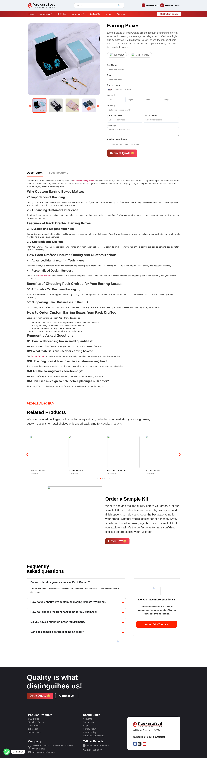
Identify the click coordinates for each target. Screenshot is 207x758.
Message (111, 126)
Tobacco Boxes (37, 470)
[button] (27, 454)
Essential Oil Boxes (78, 470)
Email (109, 75)
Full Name (112, 65)
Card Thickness (114, 116)
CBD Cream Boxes (155, 470)
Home (31, 14)
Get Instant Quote (169, 14)
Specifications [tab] (58, 172)
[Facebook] (135, 744)
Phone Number (114, 85)
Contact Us (94, 14)
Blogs (108, 14)
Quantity (111, 106)
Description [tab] (35, 172)
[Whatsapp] (6, 752)
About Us (121, 14)
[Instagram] (139, 744)
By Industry (45, 14)
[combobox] (110, 89)
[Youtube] (144, 744)
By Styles (62, 14)
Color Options (150, 116)
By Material (77, 14)
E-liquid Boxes (114, 470)
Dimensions (112, 95)
